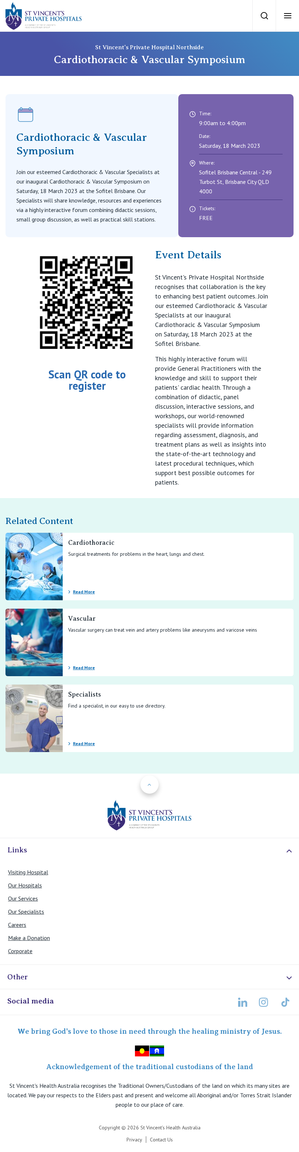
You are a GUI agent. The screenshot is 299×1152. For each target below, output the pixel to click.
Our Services (23, 898)
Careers (17, 924)
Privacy (134, 1139)
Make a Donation (29, 937)
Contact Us (161, 1139)
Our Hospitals (25, 885)
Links (17, 849)
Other (17, 976)
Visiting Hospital (28, 872)
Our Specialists (26, 911)
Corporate (20, 951)
